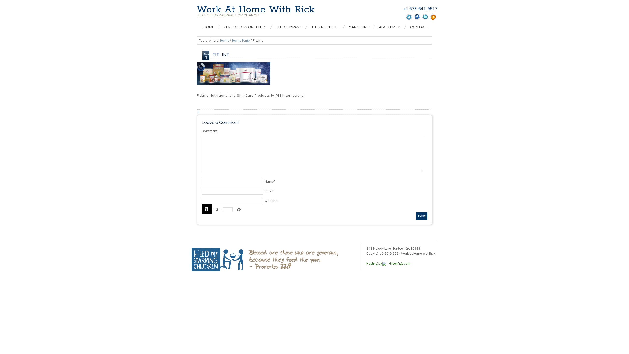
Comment (210, 131)
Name (269, 181)
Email (269, 191)
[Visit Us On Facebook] (417, 19)
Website (270, 201)
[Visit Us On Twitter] (409, 19)
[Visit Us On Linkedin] (425, 19)
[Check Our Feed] (433, 19)
